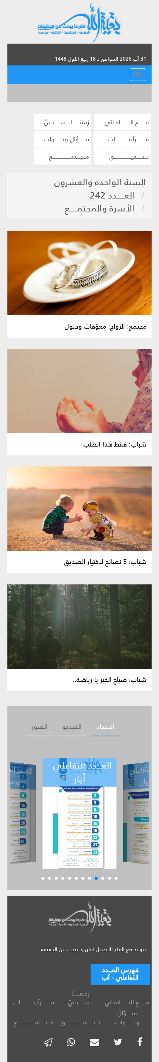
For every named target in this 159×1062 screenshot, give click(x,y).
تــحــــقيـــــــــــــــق (129, 156)
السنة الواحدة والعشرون (100, 182)
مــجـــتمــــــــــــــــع (69, 156)
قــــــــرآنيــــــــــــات (128, 139)
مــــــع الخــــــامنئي (127, 122)
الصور (39, 727)
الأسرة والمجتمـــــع (100, 208)
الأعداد (106, 727)
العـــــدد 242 (112, 195)
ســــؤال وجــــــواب (66, 139)
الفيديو (72, 727)
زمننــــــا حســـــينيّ (66, 122)
